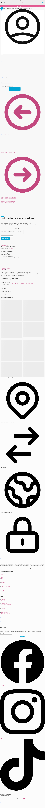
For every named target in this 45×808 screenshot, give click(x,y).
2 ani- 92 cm (20, 231)
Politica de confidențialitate (6, 604)
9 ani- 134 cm (24, 283)
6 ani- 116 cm (40, 282)
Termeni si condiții (4, 615)
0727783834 (11, 248)
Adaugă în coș (5, 238)
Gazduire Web (25, 796)
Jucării (2, 581)
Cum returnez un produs (5, 611)
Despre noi (3, 599)
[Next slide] (2, 54)
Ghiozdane (3, 579)
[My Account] (22, 47)
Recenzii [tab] (4, 269)
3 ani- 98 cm (24, 282)
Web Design (19, 796)
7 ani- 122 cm (13, 283)
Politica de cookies (4, 603)
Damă (2, 577)
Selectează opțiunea (14, 89)
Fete (2, 578)
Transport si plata (4, 600)
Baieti (2, 574)
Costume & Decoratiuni (5, 575)
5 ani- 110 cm (35, 282)
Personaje (3, 582)
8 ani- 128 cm (19, 283)
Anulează (17, 234)
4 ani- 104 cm (29, 282)
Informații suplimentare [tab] (6, 268)
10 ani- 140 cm (30, 283)
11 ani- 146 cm (14, 282)
